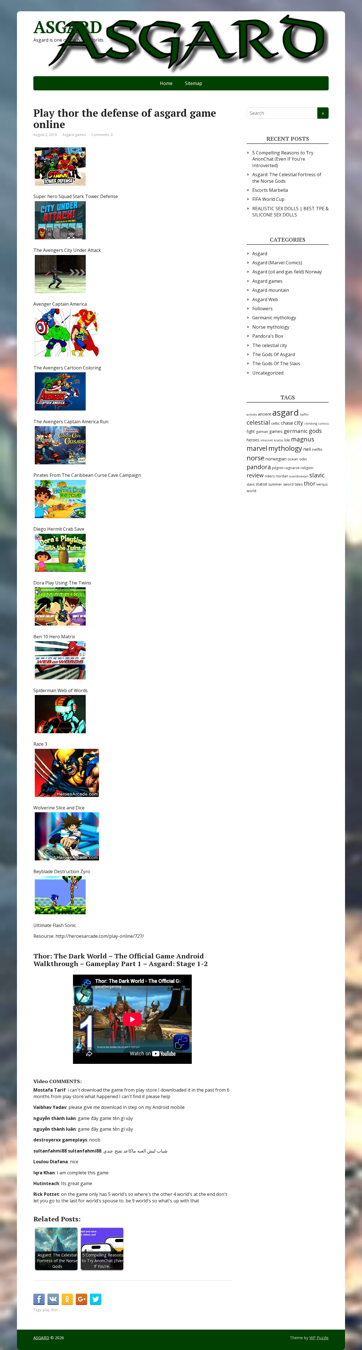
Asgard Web (265, 299)
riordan (282, 476)
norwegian (276, 459)
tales (299, 484)
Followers (262, 308)
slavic (317, 475)
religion (307, 467)
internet (266, 440)
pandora (259, 467)
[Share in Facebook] (39, 1299)
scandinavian (298, 476)
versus (321, 484)
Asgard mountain (270, 290)
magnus (302, 439)
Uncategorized (267, 373)
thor (54, 1310)
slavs (251, 484)
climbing (310, 424)
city (298, 422)
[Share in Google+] (81, 1299)
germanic (296, 431)
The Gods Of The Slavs (276, 363)
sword (288, 484)
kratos (278, 440)
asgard (285, 412)
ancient (264, 414)
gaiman (262, 431)
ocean (293, 459)
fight (251, 431)
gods (315, 431)
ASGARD (67, 27)
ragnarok (292, 467)
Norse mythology (270, 327)
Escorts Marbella (270, 190)
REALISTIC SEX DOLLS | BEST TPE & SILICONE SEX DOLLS (290, 211)
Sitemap (193, 83)
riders (270, 476)
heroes (253, 440)
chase (287, 423)
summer (275, 484)
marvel (257, 448)
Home (166, 83)
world (251, 490)
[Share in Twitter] (95, 1299)
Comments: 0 (102, 134)
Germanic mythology (274, 317)
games (276, 431)
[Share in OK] (67, 1299)
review (255, 475)
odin (303, 459)
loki (287, 440)
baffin (304, 414)
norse (255, 457)
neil (307, 449)
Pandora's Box (267, 336)
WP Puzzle (319, 1337)
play (46, 1310)
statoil (261, 484)
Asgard (259, 253)
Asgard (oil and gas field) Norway (287, 272)
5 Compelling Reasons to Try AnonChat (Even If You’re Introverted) (282, 159)
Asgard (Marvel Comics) (277, 263)
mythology (285, 448)
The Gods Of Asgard (273, 354)
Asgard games (74, 134)
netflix (317, 449)
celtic (275, 423)
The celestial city (269, 345)
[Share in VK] (53, 1299)
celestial (258, 422)
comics (323, 424)
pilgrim (277, 467)
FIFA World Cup (268, 199)
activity (252, 414)
